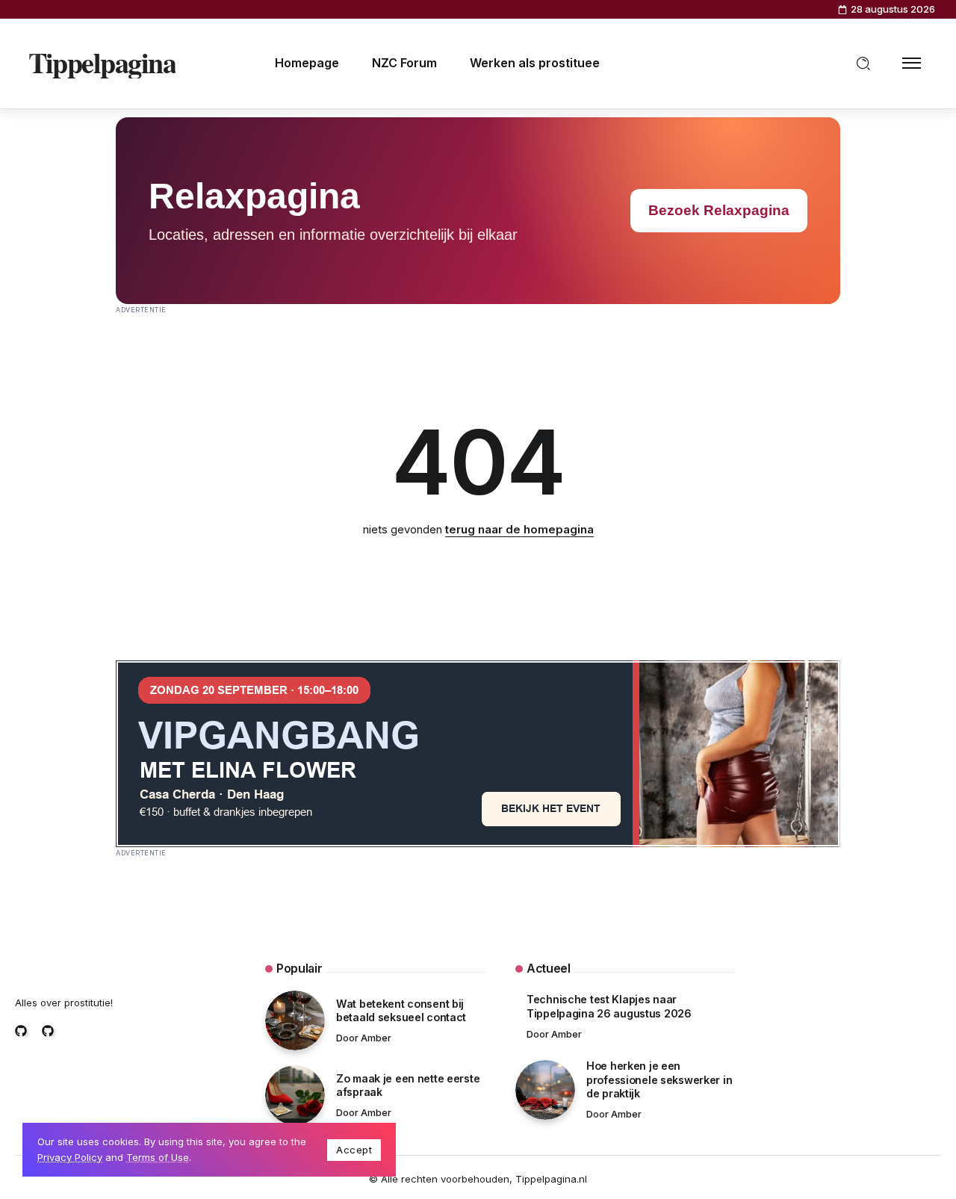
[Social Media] (21, 1031)
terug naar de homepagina (519, 529)
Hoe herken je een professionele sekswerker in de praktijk (659, 1079)
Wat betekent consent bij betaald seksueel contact (401, 1010)
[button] (863, 63)
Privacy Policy (69, 1157)
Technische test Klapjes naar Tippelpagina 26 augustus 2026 (609, 1006)
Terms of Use (157, 1157)
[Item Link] (295, 1020)
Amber (376, 1038)
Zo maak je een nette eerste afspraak (407, 1085)
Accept (354, 1150)
